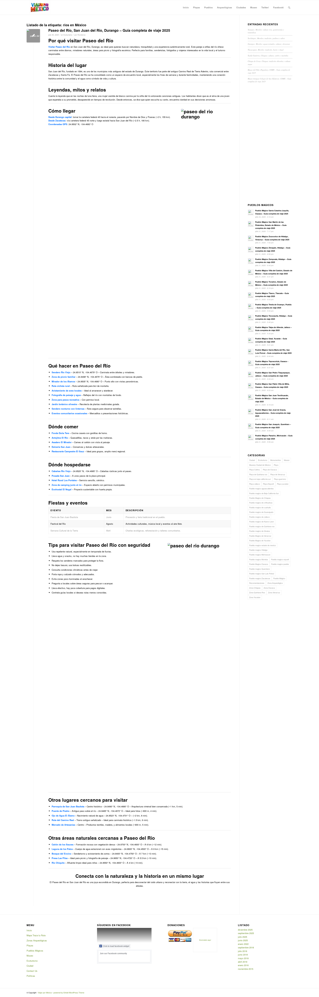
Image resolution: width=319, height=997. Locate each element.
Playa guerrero (280, 479)
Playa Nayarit (268, 483)
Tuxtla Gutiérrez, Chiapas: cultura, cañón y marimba (268, 55)
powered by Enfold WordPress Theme (68, 992)
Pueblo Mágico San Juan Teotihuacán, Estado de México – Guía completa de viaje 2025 (272, 398)
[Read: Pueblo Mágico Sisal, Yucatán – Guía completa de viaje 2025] (251, 340)
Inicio (29, 930)
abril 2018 (242, 961)
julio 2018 (242, 951)
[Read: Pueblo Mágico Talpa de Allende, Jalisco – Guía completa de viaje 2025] (251, 329)
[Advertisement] (270, 144)
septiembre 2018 (246, 947)
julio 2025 (242, 936)
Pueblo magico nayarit (280, 559)
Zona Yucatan (254, 597)
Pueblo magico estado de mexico (262, 545)
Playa (276, 465)
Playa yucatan (282, 483)
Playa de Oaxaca (270, 469)
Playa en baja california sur (260, 479)
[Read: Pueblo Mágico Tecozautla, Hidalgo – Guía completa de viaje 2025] (251, 318)
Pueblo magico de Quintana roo (261, 526)
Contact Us (32, 970)
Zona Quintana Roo (257, 592)
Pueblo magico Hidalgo (258, 550)
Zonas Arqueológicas (37, 940)
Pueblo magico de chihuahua (260, 502)
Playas (30, 945)
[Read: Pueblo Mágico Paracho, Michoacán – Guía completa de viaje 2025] (251, 437)
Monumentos (275, 460)
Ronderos (81, 35)
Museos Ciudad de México (260, 465)
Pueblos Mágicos (35, 950)
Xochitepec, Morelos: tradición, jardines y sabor (266, 38)
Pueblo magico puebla (280, 564)
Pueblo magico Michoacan (259, 554)
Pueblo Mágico (279, 578)
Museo (286, 460)
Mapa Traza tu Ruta (36, 935)
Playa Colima (254, 469)
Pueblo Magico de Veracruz (260, 535)
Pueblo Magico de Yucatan (259, 540)
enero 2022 (243, 944)
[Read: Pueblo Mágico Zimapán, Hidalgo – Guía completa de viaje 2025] (251, 250)
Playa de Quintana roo (258, 474)
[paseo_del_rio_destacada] (33, 36)
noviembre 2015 (245, 968)
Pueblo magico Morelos (258, 559)
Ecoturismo (67, 35)
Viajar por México (45, 992)
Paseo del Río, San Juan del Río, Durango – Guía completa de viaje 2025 (109, 30)
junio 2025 (243, 940)
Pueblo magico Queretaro (259, 569)
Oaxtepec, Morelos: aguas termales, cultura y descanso (269, 44)
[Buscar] (289, 7)
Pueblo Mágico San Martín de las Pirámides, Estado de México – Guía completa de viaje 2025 (270, 225)
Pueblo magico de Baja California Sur (264, 493)
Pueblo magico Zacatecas (259, 578)
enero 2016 (243, 965)
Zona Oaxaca (269, 587)
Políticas (31, 975)
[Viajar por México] (40, 7)
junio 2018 (243, 954)
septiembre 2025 (246, 933)
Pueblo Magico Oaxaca (258, 564)
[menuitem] (186, 7)
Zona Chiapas (255, 587)
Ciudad (252, 460)
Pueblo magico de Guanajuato (261, 512)
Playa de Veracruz (277, 474)
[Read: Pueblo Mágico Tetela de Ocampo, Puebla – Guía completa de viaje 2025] (251, 306)
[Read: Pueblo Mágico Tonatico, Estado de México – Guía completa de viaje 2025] (251, 284)
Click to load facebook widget (116, 946)
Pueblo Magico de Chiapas (260, 498)
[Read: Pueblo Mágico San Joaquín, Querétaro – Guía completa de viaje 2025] (251, 426)
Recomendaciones (256, 583)
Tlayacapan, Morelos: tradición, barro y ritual (265, 49)
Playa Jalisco (254, 483)
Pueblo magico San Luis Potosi (261, 573)
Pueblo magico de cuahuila (260, 507)
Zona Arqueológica (275, 583)
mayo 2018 (243, 958)
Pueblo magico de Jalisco (259, 517)
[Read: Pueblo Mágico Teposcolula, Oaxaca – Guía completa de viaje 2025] (251, 363)
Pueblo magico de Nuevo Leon (261, 521)
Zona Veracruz (274, 592)
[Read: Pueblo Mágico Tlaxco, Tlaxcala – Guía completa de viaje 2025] (251, 295)
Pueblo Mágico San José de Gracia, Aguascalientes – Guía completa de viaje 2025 (273, 413)
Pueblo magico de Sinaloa (259, 531)
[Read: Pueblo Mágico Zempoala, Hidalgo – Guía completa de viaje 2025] (251, 261)
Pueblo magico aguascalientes (261, 488)
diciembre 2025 (245, 929)
